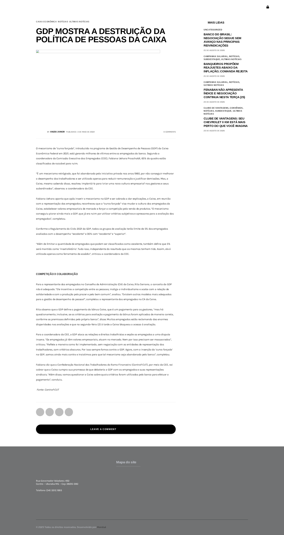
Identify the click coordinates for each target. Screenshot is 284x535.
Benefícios (122, 491)
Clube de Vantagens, (217, 108)
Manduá (101, 527)
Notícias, (234, 56)
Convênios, (236, 108)
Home (119, 468)
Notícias (63, 22)
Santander (174, 490)
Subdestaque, (212, 59)
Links (208, 471)
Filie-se (120, 496)
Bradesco (173, 476)
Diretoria (121, 482)
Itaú (170, 485)
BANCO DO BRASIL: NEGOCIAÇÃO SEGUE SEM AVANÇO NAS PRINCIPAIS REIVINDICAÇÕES (222, 40)
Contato (210, 481)
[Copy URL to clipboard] (69, 412)
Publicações (212, 476)
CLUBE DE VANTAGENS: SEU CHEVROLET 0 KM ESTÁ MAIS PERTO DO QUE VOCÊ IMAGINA (226, 122)
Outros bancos (176, 494)
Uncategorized (213, 30)
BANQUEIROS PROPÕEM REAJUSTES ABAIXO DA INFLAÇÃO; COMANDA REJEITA (226, 67)
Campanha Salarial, (216, 56)
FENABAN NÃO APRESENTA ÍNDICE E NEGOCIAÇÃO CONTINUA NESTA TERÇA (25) (224, 93)
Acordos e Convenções (129, 486)
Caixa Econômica (46, 22)
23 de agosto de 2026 (214, 131)
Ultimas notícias (79, 22)
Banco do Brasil (177, 471)
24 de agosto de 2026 (214, 102)
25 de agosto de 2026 (214, 50)
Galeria (209, 467)
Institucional (123, 473)
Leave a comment (104, 429)
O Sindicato (123, 477)
